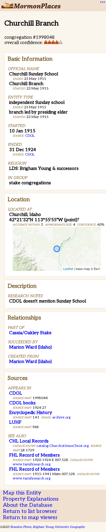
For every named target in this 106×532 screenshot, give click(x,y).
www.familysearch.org (31, 464)
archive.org (61, 417)
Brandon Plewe (20, 527)
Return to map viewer (30, 517)
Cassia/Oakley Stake (30, 332)
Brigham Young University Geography (59, 527)
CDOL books (22, 403)
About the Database (27, 505)
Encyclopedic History (30, 412)
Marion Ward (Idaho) (30, 347)
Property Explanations (31, 499)
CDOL (29, 136)
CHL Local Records (29, 441)
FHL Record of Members (34, 455)
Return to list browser (30, 511)
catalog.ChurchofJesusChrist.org (63, 446)
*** (102, 3)
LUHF (15, 422)
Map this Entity (22, 493)
